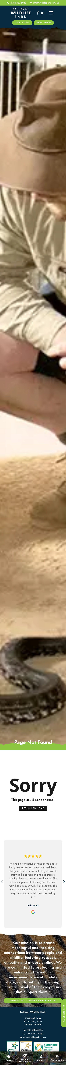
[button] (51, 13)
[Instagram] (43, 13)
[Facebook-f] (38, 13)
